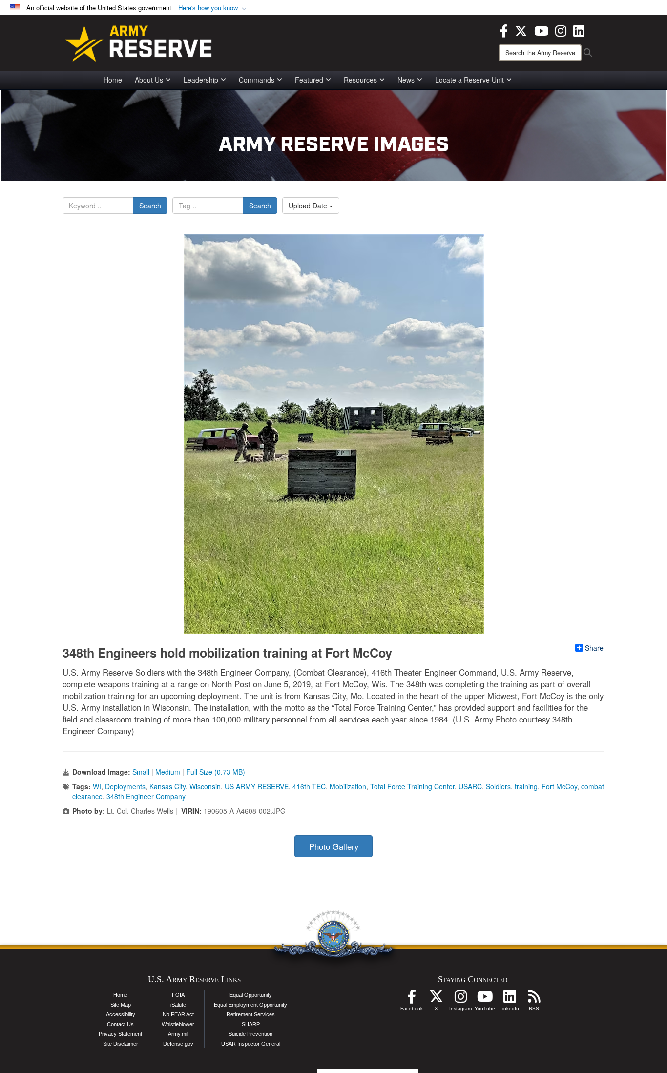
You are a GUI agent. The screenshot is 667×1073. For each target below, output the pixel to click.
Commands (256, 79)
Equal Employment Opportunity (250, 1005)
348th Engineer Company (146, 796)
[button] (213, 8)
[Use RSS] (533, 999)
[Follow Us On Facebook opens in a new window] (411, 999)
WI (97, 786)
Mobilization (348, 786)
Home (113, 79)
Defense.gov (178, 1044)
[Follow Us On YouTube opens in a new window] (485, 999)
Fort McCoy (559, 786)
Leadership (201, 79)
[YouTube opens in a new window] (541, 30)
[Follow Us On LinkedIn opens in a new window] (509, 999)
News (406, 79)
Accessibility (120, 1014)
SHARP (251, 1024)
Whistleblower (178, 1024)
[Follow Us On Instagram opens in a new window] (460, 999)
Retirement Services (251, 1014)
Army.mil (178, 1034)
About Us (149, 79)
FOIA (178, 995)
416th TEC (309, 786)
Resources (360, 79)
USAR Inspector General (250, 1044)
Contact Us (120, 1024)
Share (594, 648)
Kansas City (167, 786)
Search (150, 205)
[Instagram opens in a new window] (560, 30)
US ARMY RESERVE (257, 786)
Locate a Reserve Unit (469, 79)
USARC (470, 786)
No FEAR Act (178, 1014)
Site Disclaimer (120, 1044)
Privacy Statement (120, 1034)
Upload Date (309, 205)
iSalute (178, 1005)
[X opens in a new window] (521, 30)
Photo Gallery (333, 846)
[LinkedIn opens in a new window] (578, 30)
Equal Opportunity (250, 995)
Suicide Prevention (250, 1034)
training (526, 786)
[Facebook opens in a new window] (504, 30)
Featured (309, 79)
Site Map (120, 1005)
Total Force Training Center (412, 786)
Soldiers (498, 786)
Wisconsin (205, 786)
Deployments (125, 786)
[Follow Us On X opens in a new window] (436, 999)
